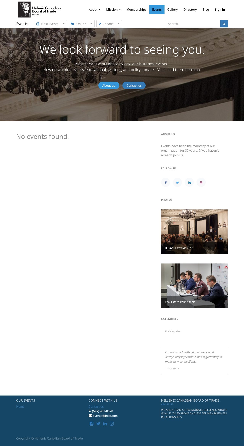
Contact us (134, 85)
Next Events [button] (49, 24)
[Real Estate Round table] (194, 285)
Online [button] (81, 24)
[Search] (224, 23)
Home (20, 406)
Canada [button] (108, 24)
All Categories (172, 331)
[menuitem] (136, 9)
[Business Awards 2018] (194, 231)
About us (108, 85)
